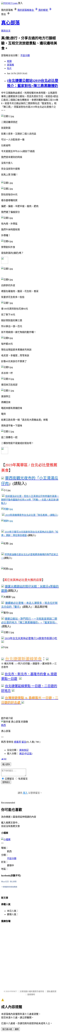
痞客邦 (17, 742)
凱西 (3, 725)
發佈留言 (6, 782)
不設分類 (25, 55)
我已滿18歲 (7, 1029)
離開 (17, 1029)
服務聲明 (31, 994)
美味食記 (24, 750)
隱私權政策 (51, 991)
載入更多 (6, 764)
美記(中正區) (25, 753)
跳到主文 (5, 31)
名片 (9, 68)
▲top (3, 758)
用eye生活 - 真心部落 (8, 881)
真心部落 (10, 22)
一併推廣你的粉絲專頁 (9, 887)
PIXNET (13, 991)
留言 (24, 742)
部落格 (10, 65)
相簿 (9, 61)
